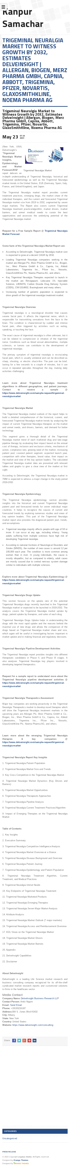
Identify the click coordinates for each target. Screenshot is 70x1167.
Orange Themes (21, 1160)
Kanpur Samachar (22, 17)
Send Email (16, 1005)
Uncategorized (9, 1138)
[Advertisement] (35, 1089)
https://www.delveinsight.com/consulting (32, 1025)
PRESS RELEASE (9, 1152)
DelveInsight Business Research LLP (40, 998)
